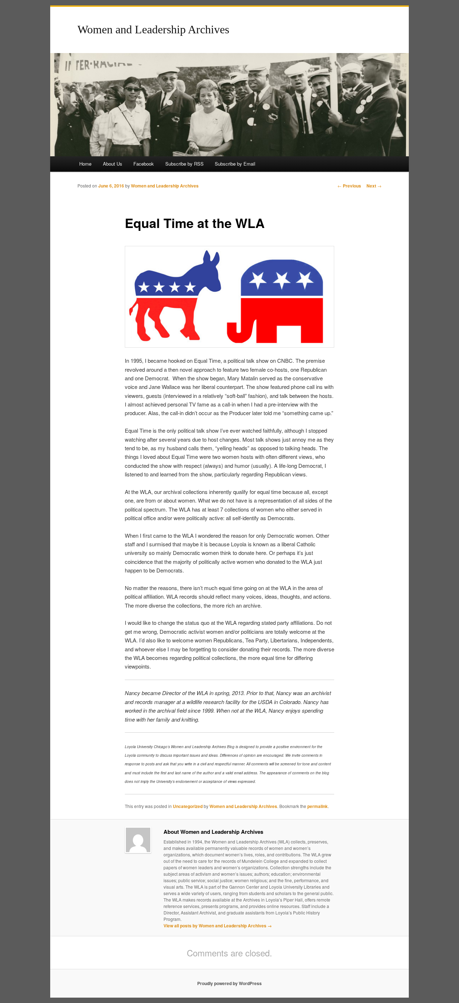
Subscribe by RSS (184, 163)
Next (374, 185)
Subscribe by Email (235, 163)
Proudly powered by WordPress (229, 983)
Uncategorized (188, 806)
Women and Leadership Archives (153, 29)
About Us (112, 163)
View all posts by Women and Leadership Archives (218, 925)
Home (85, 163)
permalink (317, 806)
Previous (349, 185)
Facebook (143, 163)
